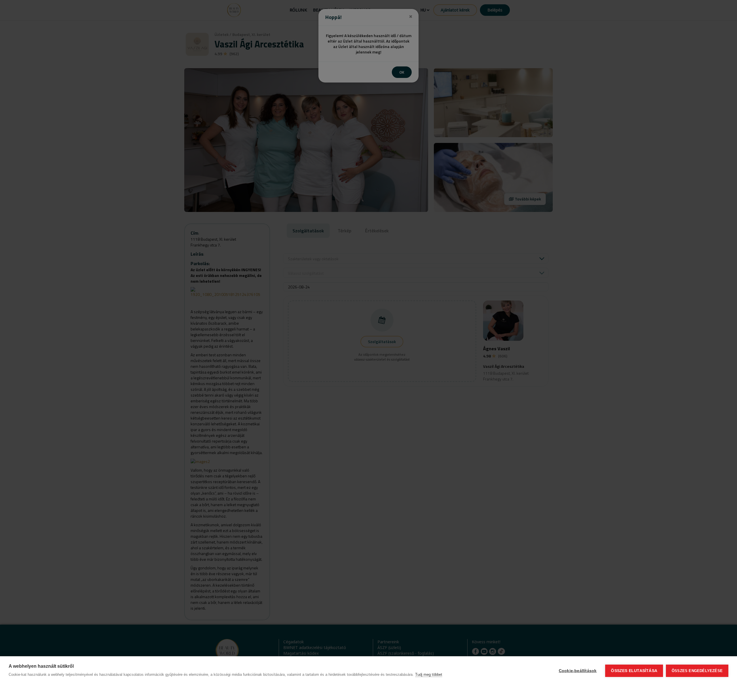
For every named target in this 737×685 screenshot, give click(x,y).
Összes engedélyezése (697, 671)
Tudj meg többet (428, 674)
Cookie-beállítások (578, 671)
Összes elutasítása (634, 671)
